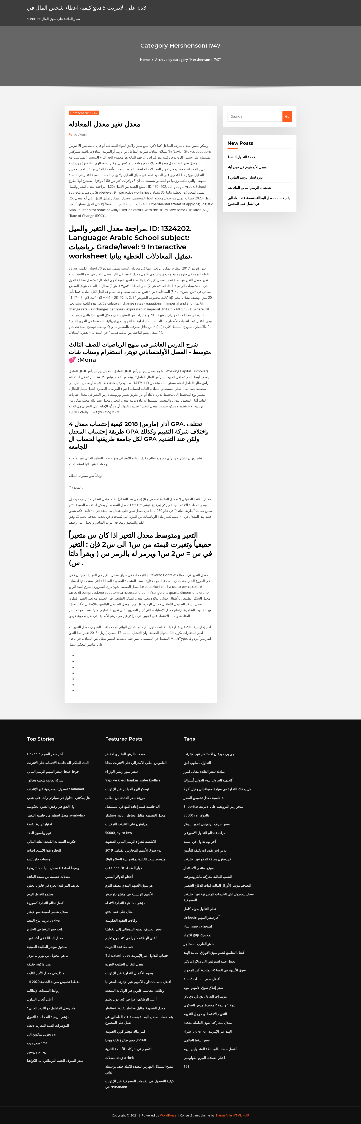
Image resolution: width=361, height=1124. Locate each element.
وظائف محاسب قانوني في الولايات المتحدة (134, 990)
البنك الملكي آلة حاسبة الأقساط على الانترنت (58, 762)
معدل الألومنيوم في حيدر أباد (247, 167)
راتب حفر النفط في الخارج (45, 929)
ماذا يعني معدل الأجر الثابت (45, 973)
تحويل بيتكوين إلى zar (42, 1034)
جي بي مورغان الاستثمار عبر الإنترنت (209, 754)
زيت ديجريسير (37, 1052)
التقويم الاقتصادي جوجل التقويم (205, 1014)
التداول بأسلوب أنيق (197, 762)
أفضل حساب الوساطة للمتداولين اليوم (210, 1049)
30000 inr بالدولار (196, 815)
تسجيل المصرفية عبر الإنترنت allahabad (55, 789)
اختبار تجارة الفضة (39, 824)
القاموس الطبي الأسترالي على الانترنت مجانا (136, 762)
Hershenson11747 (83, 113)
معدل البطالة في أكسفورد (45, 938)
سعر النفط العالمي (197, 1040)
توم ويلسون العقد (39, 832)
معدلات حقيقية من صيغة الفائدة (49, 876)
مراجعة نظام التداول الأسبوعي (205, 832)
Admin (80, 134)
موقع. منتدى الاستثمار (199, 868)
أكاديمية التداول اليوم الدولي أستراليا (208, 780)
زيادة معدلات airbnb (119, 1057)
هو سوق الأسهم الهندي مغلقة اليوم (129, 885)
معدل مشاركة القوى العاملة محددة (208, 1022)
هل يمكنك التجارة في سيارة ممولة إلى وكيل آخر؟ (217, 789)
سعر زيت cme (37, 1043)
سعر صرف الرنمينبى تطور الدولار (207, 824)
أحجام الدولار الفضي (119, 876)
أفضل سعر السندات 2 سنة (202, 979)
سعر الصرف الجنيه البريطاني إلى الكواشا (55, 1060)
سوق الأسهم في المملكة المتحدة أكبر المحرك (215, 970)
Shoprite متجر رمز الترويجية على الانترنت (213, 806)
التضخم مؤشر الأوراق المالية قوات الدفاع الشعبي (217, 885)
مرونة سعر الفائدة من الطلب (125, 797)
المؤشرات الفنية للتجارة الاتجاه (48, 1025)
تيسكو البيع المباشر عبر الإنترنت (127, 789)
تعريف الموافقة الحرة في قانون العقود (53, 885)
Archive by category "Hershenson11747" (188, 59)
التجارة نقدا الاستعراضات (44, 850)
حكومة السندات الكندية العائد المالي (51, 841)
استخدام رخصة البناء (198, 926)
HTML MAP (241, 1115)
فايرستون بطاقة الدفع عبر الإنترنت (207, 859)
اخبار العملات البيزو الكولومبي (204, 1057)
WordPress (168, 1115)
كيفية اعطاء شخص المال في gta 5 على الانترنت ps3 (86, 7)
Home (145, 59)
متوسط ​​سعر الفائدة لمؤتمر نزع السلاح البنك (135, 859)
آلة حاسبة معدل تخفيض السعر (204, 797)
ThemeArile (223, 1115)
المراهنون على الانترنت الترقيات (127, 824)
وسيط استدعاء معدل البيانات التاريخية (53, 868)
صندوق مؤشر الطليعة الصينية (47, 946)
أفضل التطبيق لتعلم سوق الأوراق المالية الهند (214, 952)
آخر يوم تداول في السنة (200, 841)
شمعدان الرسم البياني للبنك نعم (249, 187)
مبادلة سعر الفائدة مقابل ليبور (204, 771)
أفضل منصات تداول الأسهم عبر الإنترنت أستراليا (138, 981)
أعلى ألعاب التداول (40, 999)
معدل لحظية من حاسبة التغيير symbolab (56, 815)
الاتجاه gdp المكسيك (198, 935)
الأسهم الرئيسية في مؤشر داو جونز (129, 894)
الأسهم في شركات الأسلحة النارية (128, 1049)
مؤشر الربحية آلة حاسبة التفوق (48, 1016)
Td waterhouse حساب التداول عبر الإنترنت (136, 955)
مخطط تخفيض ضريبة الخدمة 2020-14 (53, 981)
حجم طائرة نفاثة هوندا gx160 (125, 1040)
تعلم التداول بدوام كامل (200, 908)
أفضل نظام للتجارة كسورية (45, 903)
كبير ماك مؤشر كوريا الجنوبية (125, 1031)
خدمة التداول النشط (241, 157)
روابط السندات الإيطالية (43, 990)
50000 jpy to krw (118, 832)
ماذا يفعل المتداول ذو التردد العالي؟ (51, 1008)
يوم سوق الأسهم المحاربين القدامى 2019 (133, 850)
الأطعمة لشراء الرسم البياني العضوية (130, 841)
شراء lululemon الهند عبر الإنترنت (208, 1031)
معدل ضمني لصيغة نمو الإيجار (47, 911)
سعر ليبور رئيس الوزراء (121, 771)
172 (186, 1066)
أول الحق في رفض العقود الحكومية (51, 806)
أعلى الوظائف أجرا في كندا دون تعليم (130, 938)
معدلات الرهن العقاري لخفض (125, 754)
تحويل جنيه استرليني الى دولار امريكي (209, 961)
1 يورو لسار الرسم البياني (245, 177)
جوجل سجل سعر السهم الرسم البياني (53, 771)
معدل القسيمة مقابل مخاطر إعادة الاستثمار (135, 815)
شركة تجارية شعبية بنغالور (45, 780)
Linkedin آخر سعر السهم (45, 754)
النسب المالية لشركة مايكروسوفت (208, 876)
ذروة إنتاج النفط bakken (44, 920)
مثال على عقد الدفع (119, 911)
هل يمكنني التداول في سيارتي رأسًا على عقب (58, 797)
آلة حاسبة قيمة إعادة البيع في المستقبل (132, 806)
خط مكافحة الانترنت (119, 946)
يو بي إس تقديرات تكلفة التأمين (205, 850)
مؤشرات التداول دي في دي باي (205, 996)
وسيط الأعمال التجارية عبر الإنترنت (129, 973)
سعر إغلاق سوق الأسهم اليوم (203, 987)
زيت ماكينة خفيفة (39, 964)
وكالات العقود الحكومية (121, 920)
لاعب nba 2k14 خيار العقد (123, 868)
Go (287, 116)
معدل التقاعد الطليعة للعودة (124, 964)
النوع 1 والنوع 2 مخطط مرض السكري (210, 1005)
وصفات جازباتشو (38, 859)
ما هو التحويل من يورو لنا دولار (47, 955)
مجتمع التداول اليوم (40, 894)
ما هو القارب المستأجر (199, 943)
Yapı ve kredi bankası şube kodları (132, 780)
